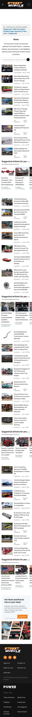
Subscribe (22, 616)
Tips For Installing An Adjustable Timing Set (21, 450)
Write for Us (21, 668)
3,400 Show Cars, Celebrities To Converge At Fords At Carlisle (21, 493)
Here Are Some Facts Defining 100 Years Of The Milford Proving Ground (22, 140)
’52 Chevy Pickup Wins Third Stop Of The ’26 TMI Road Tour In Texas (22, 550)
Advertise (7, 672)
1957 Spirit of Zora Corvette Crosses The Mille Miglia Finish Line (21, 248)
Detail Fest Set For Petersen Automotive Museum (21, 384)
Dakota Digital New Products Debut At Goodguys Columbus (20, 68)
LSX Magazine (7, 188)
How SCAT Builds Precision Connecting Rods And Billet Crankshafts (6, 317)
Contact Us (21, 663)
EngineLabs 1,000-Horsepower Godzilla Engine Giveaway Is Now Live (14, 31)
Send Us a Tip (8, 668)
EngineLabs (13, 33)
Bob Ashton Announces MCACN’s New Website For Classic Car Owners (21, 100)
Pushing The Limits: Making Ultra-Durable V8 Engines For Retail (21, 224)
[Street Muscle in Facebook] (10, 657)
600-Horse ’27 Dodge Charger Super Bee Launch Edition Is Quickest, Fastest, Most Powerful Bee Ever (21, 113)
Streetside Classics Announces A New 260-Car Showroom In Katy (21, 201)
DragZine (7, 702)
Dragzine (19, 324)
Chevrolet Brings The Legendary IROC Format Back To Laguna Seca (21, 347)
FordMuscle (7, 707)
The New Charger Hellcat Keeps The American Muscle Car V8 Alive (22, 482)
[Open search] (28, 4)
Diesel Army (21, 697)
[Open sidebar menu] (3, 4)
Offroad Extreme (6, 713)
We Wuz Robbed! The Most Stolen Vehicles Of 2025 (21, 151)
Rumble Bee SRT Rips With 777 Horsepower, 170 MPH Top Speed (22, 526)
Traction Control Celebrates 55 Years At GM (21, 128)
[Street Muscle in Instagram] (5, 657)
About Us (7, 663)
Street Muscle (22, 712)
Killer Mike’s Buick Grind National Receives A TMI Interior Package (21, 78)
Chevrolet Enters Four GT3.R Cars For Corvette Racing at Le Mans (21, 396)
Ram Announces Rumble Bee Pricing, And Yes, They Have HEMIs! (22, 212)
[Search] (28, 59)
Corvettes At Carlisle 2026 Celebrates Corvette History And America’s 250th (7, 580)
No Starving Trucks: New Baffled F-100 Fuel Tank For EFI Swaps (22, 515)
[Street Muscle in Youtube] (14, 657)
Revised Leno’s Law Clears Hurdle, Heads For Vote (22, 538)
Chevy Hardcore (9, 697)
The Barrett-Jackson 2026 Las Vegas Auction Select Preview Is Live (21, 89)
